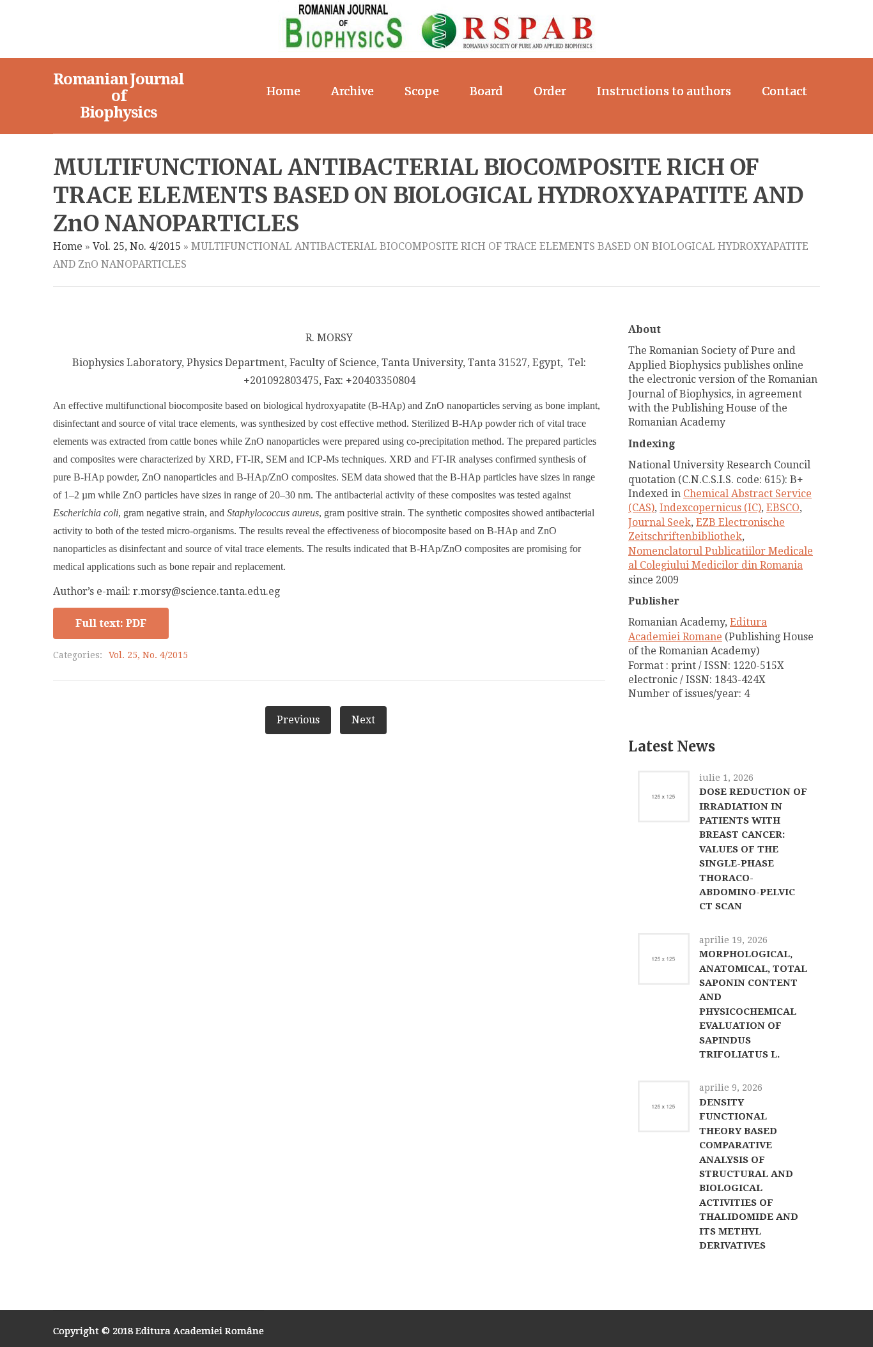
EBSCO (783, 508)
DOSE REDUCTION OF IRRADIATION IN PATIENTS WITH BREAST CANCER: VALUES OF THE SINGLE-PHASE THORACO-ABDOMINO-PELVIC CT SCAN (753, 849)
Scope (422, 91)
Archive (352, 91)
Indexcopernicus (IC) (710, 508)
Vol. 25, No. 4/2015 (137, 246)
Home (283, 91)
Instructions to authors (664, 91)
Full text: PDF (110, 623)
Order (550, 91)
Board (486, 91)
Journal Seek (659, 522)
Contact (784, 91)
